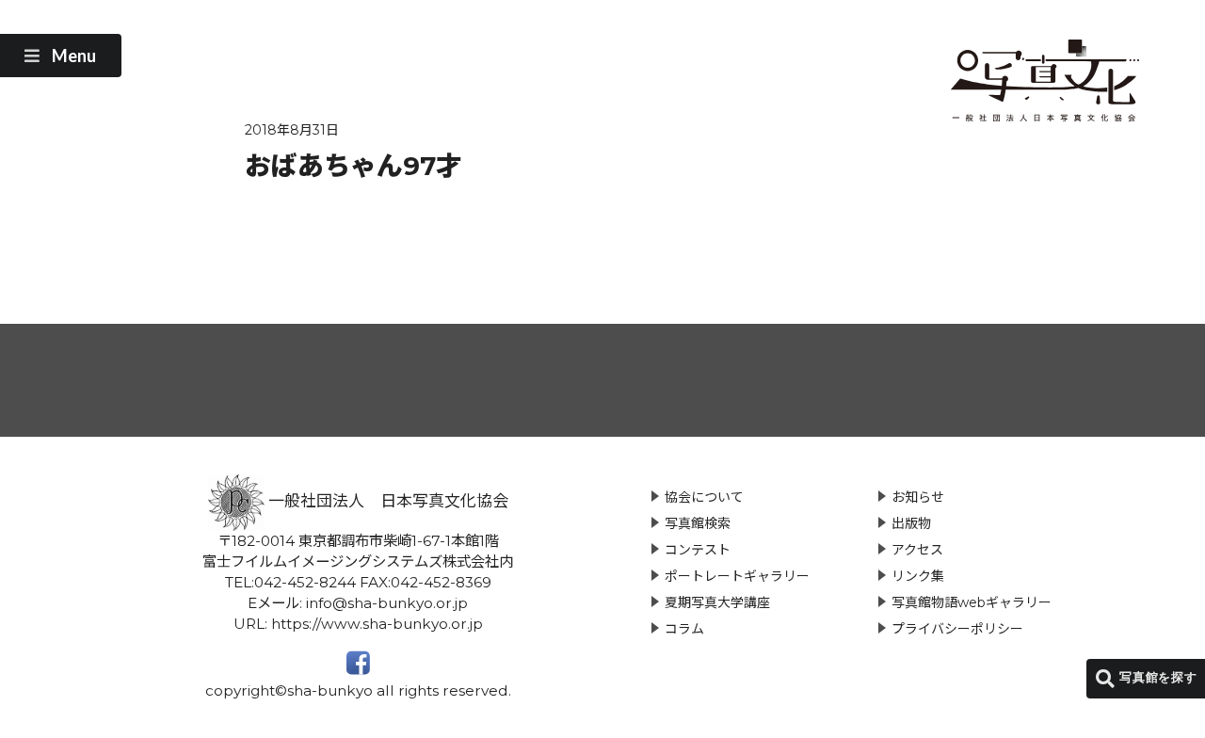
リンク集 (918, 576)
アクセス (917, 549)
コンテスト (698, 549)
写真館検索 (698, 523)
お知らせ (918, 497)
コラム (684, 628)
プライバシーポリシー (957, 628)
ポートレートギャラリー (737, 576)
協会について (704, 497)
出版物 (911, 523)
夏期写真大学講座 (717, 602)
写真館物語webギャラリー (972, 602)
